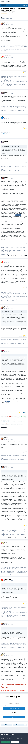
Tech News (9, 18)
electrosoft (7, 350)
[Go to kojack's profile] (2, 23)
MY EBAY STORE (4, 427)
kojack (3, 17)
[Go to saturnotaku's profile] (2, 56)
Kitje (5, 542)
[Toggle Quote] (3, 146)
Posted (8, 24)
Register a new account (14, 708)
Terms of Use (19, 738)
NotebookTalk (6, 2)
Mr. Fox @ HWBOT (23, 255)
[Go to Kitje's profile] (2, 543)
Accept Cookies (6, 741)
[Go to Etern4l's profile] (2, 654)
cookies (9, 735)
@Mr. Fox (7, 401)
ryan (5, 117)
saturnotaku (7, 55)
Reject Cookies (14, 741)
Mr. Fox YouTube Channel (13, 255)
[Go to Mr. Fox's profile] (2, 178)
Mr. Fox (6, 177)
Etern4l (6, 654)
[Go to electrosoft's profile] (2, 351)
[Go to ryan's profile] (2, 117)
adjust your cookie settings (16, 737)
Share (7, 724)
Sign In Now (14, 717)
